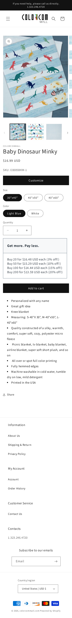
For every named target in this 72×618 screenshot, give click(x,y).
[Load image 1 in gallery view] (18, 132)
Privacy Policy (16, 454)
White (35, 213)
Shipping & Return (19, 445)
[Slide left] (4, 132)
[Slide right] (67, 132)
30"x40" (12, 197)
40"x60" (54, 197)
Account (13, 479)
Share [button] (10, 394)
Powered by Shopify (50, 610)
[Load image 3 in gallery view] (54, 132)
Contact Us (15, 514)
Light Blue (14, 213)
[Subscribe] (56, 561)
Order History (16, 488)
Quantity (8, 222)
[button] (8, 18)
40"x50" (33, 197)
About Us (14, 436)
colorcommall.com (29, 610)
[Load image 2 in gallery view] (36, 132)
